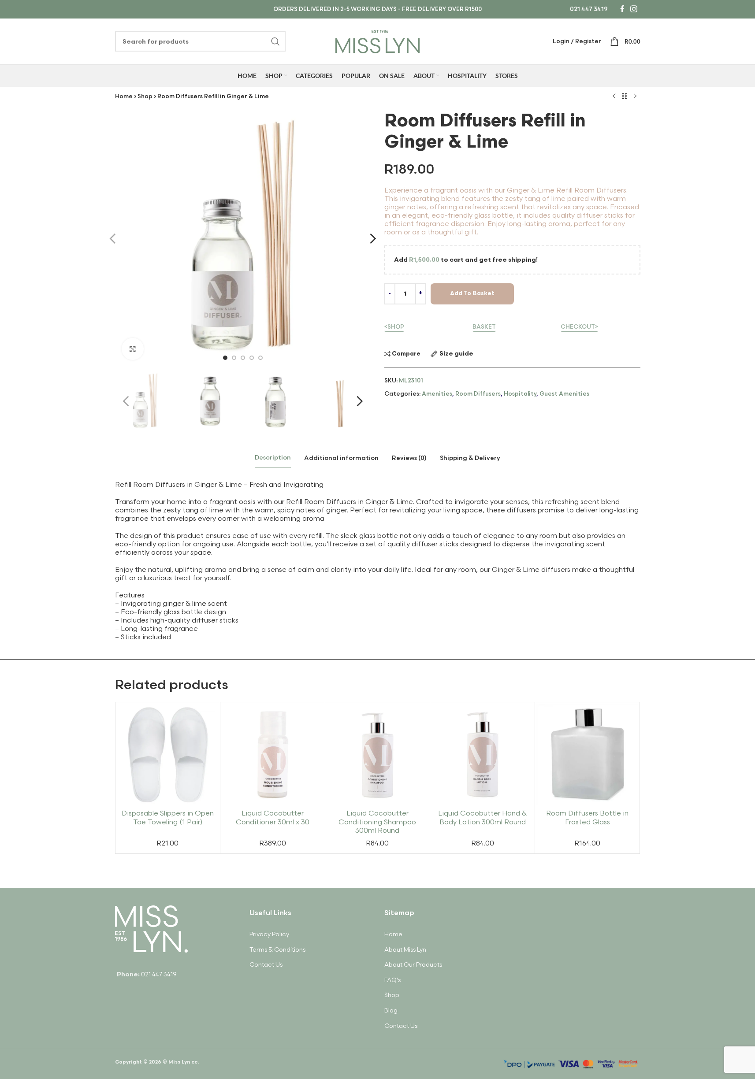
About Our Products (413, 964)
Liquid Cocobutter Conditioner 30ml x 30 (272, 818)
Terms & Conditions (277, 949)
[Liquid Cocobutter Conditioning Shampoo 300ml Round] (377, 754)
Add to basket (472, 293)
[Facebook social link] (622, 9)
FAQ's (392, 980)
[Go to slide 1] (225, 358)
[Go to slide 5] (260, 358)
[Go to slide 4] (251, 358)
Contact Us (266, 964)
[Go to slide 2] (234, 358)
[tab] (273, 458)
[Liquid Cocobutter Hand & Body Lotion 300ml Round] (482, 754)
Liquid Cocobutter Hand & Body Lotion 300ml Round (482, 818)
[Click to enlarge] (133, 349)
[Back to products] (624, 96)
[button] (126, 401)
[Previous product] (614, 96)
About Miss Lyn (405, 949)
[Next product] (635, 96)
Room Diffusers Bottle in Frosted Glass (587, 818)
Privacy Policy (269, 934)
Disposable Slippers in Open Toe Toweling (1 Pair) (168, 818)
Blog (391, 1010)
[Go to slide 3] (243, 358)
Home (124, 96)
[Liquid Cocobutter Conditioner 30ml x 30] (273, 754)
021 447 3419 (589, 9)
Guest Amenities (564, 393)
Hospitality (520, 393)
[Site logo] (377, 40)
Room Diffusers (478, 393)
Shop (145, 96)
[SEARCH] (275, 41)
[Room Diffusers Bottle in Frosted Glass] (587, 754)
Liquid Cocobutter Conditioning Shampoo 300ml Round (377, 822)
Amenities (437, 393)
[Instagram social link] (633, 9)
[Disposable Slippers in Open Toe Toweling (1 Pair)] (168, 754)
